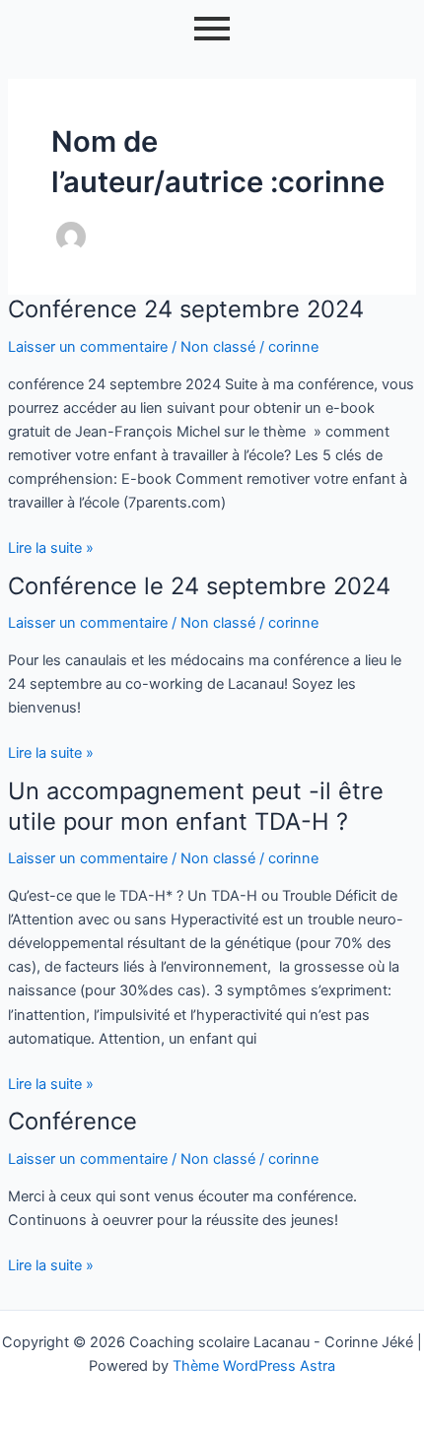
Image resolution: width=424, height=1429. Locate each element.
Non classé (217, 347)
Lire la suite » (51, 546)
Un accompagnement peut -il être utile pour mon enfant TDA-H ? (196, 806)
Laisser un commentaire (88, 347)
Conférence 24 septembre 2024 (186, 309)
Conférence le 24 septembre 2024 (199, 586)
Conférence (72, 1121)
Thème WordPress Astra (254, 1366)
